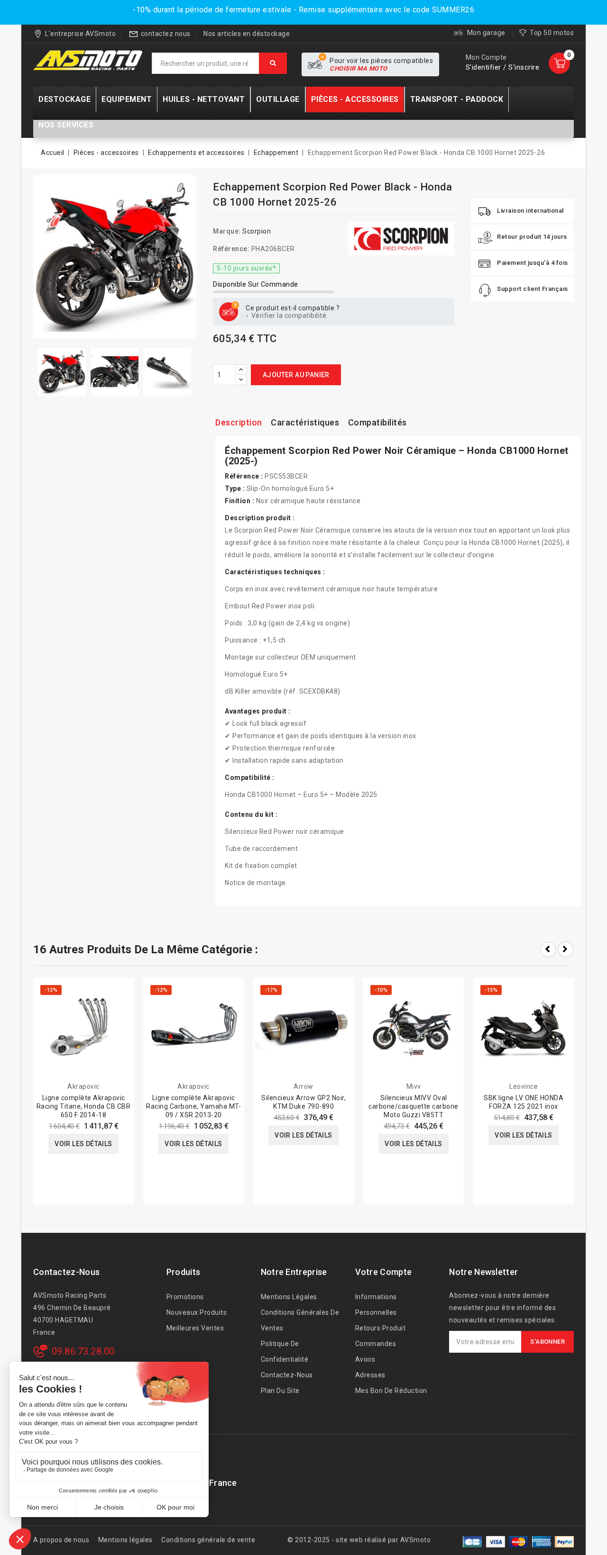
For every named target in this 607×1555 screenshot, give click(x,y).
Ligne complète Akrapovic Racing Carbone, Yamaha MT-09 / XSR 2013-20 (193, 1106)
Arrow (303, 1086)
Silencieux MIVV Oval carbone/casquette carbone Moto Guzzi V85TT (413, 1106)
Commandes (375, 1343)
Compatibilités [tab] (377, 422)
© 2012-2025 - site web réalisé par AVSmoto (359, 1540)
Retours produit (380, 1328)
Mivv (413, 1086)
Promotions (185, 1297)
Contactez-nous (66, 1272)
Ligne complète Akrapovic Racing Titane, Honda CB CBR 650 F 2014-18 (84, 1106)
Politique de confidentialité (285, 1351)
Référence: (231, 249)
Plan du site (280, 1390)
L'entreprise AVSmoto (80, 33)
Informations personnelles (376, 1304)
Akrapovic (83, 1086)
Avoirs (365, 1359)
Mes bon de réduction (391, 1390)
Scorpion (256, 231)
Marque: (227, 231)
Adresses (370, 1375)
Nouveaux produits (196, 1312)
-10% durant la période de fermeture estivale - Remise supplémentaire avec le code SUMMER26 (303, 9)
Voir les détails (83, 1144)
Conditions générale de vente (208, 1540)
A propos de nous (61, 1540)
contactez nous (166, 33)
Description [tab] (238, 422)
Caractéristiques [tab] (305, 422)
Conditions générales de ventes (300, 1320)
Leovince (523, 1086)
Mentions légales (289, 1297)
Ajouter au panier (296, 375)
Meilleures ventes (195, 1328)
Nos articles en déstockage (246, 33)
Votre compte (383, 1272)
